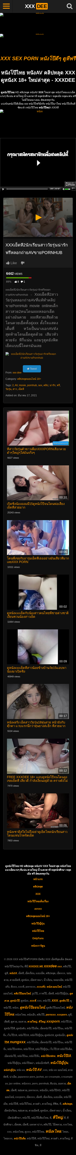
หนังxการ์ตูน (38, 945)
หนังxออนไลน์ (54, 986)
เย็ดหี (21, 389)
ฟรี (58, 385)
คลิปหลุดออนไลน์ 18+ (29, 378)
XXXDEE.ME (35, 966)
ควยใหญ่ (32, 1021)
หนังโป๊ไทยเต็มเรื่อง (38, 901)
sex (40, 385)
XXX (38, 894)
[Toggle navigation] (6, 6)
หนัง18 (13, 973)
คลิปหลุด (38, 886)
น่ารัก (53, 385)
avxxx (38, 908)
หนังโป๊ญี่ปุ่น (38, 923)
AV (16, 385)
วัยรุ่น (8, 389)
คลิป (45, 385)
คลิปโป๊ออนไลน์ (22, 993)
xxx (59, 966)
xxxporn (62, 1014)
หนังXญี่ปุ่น (9, 1070)
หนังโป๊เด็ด (20, 1138)
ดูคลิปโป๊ (64, 1000)
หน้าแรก (38, 879)
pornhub (32, 385)
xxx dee (17, 372)
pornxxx (51, 1014)
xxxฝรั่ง (41, 986)
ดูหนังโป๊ (14, 1000)
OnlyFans (38, 938)
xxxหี (33, 1000)
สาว (15, 389)
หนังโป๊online (48, 1056)
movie (22, 385)
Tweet (33, 368)
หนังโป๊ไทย (38, 930)
